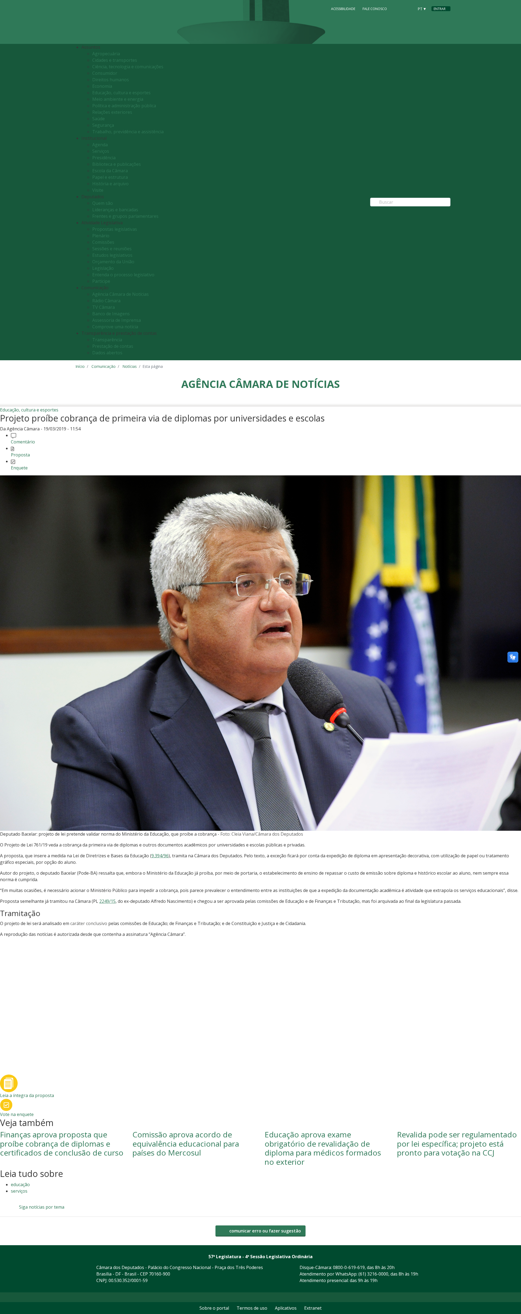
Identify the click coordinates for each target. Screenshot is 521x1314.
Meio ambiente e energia (117, 99)
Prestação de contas (112, 346)
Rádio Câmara (106, 301)
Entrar (440, 9)
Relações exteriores (112, 112)
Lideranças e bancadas (115, 210)
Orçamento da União (113, 262)
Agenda (100, 145)
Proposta (20, 455)
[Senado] (408, 8)
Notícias (129, 366)
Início (80, 366)
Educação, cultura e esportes (121, 93)
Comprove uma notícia (115, 327)
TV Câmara (103, 307)
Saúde (98, 119)
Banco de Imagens (111, 314)
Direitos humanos (110, 80)
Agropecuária (106, 54)
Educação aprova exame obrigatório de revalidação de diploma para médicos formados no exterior (323, 1148)
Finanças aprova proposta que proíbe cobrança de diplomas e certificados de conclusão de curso (61, 1143)
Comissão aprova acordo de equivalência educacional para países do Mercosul (185, 1143)
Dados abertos (107, 353)
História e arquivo (110, 184)
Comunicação (103, 366)
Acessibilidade (343, 9)
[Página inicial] (109, 22)
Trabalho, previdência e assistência (128, 132)
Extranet (313, 1308)
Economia (102, 86)
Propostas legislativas (114, 229)
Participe (101, 281)
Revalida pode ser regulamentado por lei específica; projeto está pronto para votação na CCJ (457, 1143)
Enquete (19, 468)
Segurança (103, 125)
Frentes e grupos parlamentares (125, 216)
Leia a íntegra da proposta (27, 1095)
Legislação (103, 268)
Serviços (100, 151)
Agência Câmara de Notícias (120, 294)
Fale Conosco (375, 9)
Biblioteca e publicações (116, 164)
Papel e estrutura (110, 177)
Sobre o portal (214, 1308)
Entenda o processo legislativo (123, 275)
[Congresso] (397, 8)
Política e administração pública (124, 106)
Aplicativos (286, 1308)
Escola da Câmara (110, 171)
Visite (97, 190)
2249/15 (107, 901)
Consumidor (104, 73)
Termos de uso (252, 1308)
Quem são (102, 203)
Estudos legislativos (112, 255)
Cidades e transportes (114, 60)
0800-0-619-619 (349, 1267)
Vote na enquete (17, 1114)
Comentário (23, 442)
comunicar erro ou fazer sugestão (264, 1231)
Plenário (100, 236)
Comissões (103, 242)
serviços (19, 1191)
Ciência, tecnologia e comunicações (127, 67)
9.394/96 (160, 856)
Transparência (107, 340)
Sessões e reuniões (112, 249)
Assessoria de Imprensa (116, 320)
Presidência (104, 158)
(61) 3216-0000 (373, 1274)
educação (20, 1185)
